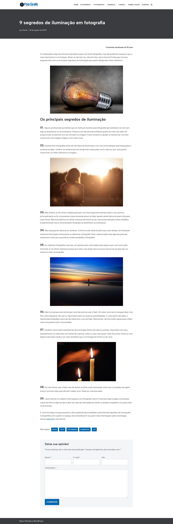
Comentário (50, 468)
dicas (54, 429)
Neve (21, 521)
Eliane (24, 30)
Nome (48, 457)
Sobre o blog (134, 5)
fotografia (72, 429)
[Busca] (151, 5)
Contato (145, 5)
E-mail (76, 457)
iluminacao (84, 429)
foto (62, 429)
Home (76, 5)
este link (50, 419)
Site (103, 457)
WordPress (38, 521)
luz (94, 429)
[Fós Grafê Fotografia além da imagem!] (28, 4)
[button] (125, 4)
